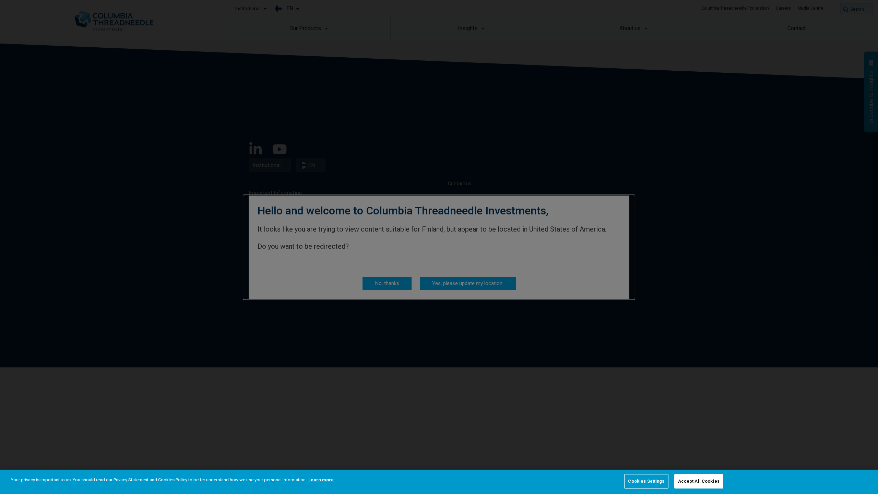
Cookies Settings (646, 481)
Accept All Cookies (699, 481)
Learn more (321, 479)
